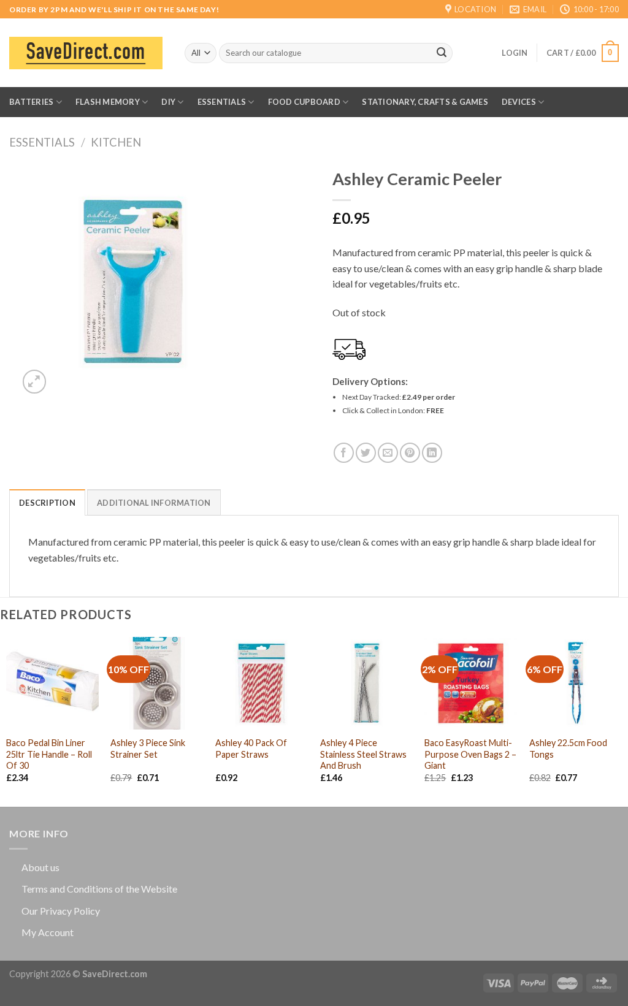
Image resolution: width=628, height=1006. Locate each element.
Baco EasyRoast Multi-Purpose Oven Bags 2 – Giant (470, 754)
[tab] (47, 502)
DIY (168, 102)
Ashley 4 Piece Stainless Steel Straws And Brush (363, 754)
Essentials (222, 102)
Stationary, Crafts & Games (425, 102)
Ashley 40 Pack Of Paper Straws (251, 748)
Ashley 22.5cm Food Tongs (568, 748)
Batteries (31, 102)
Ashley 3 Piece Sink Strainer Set (147, 748)
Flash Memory (107, 102)
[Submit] (441, 53)
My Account (47, 932)
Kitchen (116, 142)
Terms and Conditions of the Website (99, 888)
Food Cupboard (304, 102)
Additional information (154, 503)
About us (40, 867)
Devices (519, 102)
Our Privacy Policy (60, 910)
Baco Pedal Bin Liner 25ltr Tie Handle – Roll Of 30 (49, 754)
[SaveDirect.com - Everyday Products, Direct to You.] (86, 53)
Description (47, 503)
